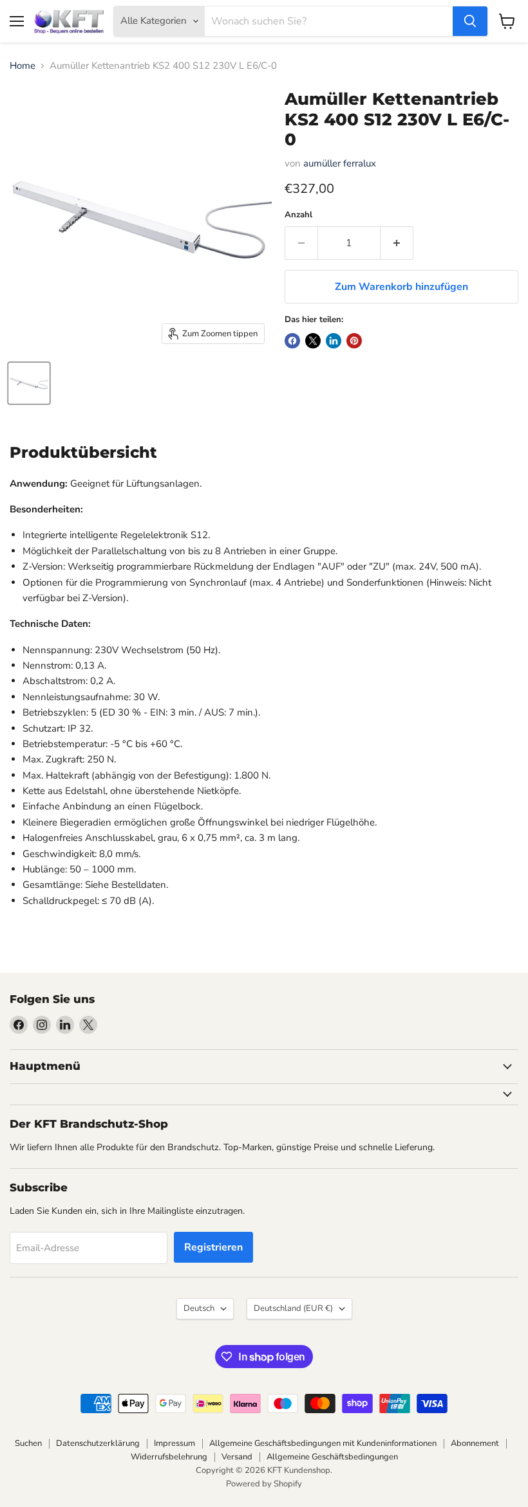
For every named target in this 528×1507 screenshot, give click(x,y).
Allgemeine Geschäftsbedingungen (332, 1457)
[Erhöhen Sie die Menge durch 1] (397, 243)
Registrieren (213, 1247)
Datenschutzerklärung (98, 1443)
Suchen (28, 1443)
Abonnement (475, 1443)
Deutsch (199, 1308)
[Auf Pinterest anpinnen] (354, 340)
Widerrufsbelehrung (169, 1457)
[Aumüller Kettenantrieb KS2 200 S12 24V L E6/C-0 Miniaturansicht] (29, 383)
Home (22, 65)
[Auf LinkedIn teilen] (333, 340)
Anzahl (298, 215)
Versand (237, 1457)
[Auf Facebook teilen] (292, 340)
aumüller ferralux (339, 163)
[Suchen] (470, 21)
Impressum (174, 1443)
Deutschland (293, 1308)
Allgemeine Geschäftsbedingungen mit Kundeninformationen (323, 1443)
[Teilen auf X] (313, 340)
